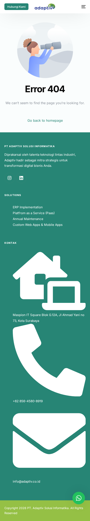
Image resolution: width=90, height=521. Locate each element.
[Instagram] (9, 178)
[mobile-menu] (82, 6)
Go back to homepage (45, 120)
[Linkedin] (21, 178)
